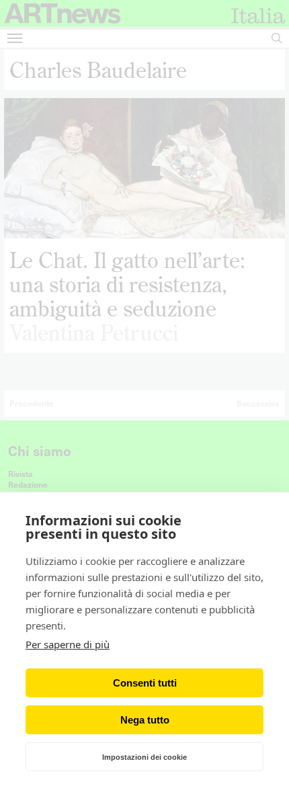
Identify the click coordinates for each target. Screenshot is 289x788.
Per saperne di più (68, 644)
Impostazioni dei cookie (144, 757)
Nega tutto (144, 720)
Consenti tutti (145, 683)
